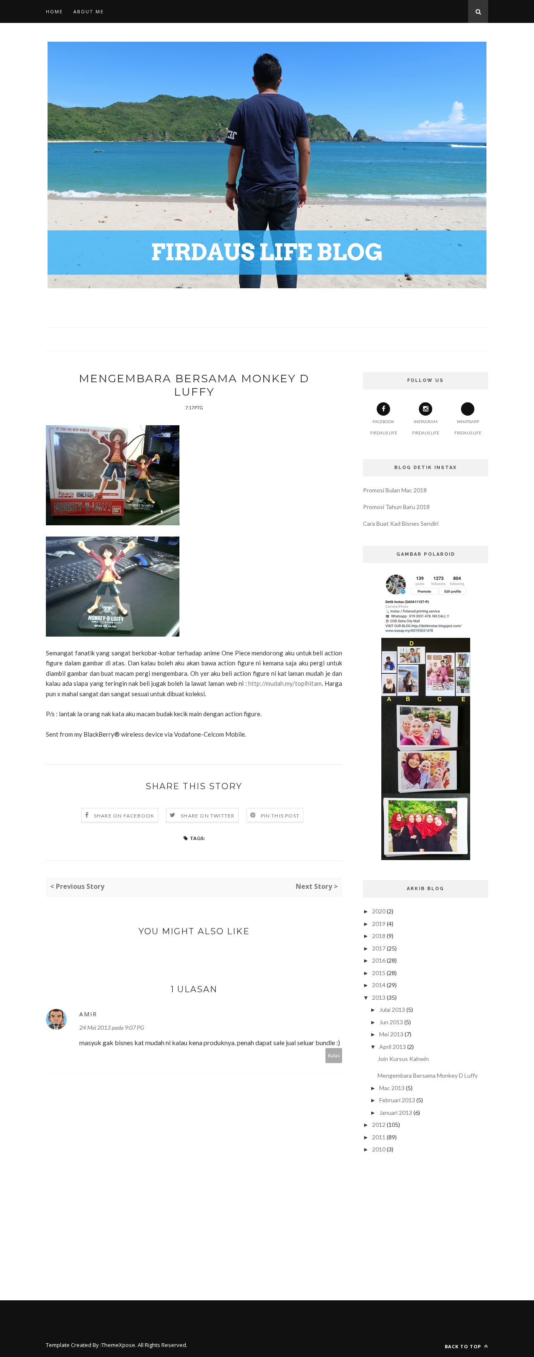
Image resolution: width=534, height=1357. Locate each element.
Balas (334, 1055)
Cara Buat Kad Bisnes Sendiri (400, 523)
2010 (378, 1149)
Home (54, 11)
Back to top (464, 1346)
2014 (378, 984)
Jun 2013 (391, 1022)
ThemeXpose (118, 1345)
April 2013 (392, 1046)
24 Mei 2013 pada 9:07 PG (111, 1027)
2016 (378, 960)
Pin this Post (280, 816)
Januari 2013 (395, 1112)
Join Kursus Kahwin (403, 1058)
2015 (378, 972)
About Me (88, 11)
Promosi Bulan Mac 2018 (395, 490)
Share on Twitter (207, 816)
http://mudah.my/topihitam (285, 683)
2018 (378, 935)
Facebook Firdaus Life (383, 427)
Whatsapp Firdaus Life (467, 427)
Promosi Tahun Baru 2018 (396, 506)
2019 (378, 923)
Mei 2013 (391, 1034)
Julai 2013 (392, 1009)
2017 (378, 948)
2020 (378, 911)
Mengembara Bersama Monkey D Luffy (428, 1075)
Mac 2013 (392, 1087)
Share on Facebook (124, 816)
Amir (88, 1014)
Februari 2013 (397, 1100)
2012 (378, 1124)
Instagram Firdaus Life (425, 427)
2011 (378, 1137)
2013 (378, 997)
